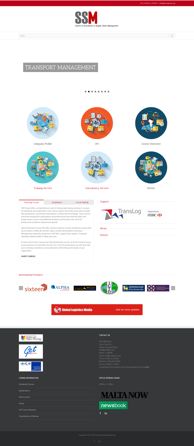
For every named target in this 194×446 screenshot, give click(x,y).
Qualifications (57, 202)
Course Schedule (82, 202)
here (147, 367)
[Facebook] (100, 413)
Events (151, 188)
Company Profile (43, 143)
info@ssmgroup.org (167, 3)
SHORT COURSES (28, 256)
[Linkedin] (106, 413)
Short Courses (24, 397)
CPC (97, 143)
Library (21, 403)
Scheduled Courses (26, 384)
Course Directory (151, 143)
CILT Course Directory (27, 410)
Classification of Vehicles (29, 416)
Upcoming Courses (31, 202)
